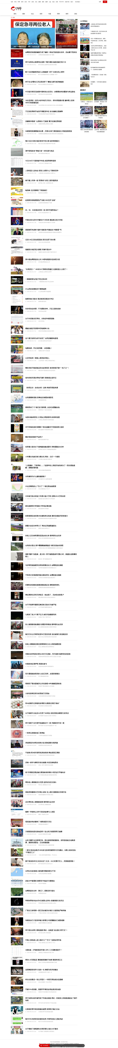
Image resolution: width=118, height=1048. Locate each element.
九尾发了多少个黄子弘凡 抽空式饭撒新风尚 (40, 614)
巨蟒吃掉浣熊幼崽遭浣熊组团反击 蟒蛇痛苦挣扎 (42, 585)
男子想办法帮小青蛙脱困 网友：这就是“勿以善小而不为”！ (46, 930)
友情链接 (71, 1043)
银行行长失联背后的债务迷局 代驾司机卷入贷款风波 (44, 1019)
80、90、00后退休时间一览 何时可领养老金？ (41, 210)
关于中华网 (43, 1043)
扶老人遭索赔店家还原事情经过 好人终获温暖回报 (43, 644)
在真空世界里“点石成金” (58, 1045)
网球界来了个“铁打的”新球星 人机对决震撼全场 (42, 407)
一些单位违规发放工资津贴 (35, 733)
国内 (15, 13)
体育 (41, 13)
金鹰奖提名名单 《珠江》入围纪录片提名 (40, 891)
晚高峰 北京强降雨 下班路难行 (36, 190)
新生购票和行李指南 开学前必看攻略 (38, 506)
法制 (57, 1)
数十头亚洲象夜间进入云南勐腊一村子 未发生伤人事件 (44, 72)
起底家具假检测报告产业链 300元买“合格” (40, 200)
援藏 (39, 1)
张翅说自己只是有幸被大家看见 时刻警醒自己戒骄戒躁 (44, 920)
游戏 (33, 1)
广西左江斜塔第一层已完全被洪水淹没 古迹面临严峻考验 (45, 910)
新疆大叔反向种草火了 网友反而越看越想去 (40, 526)
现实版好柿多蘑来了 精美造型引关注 (38, 822)
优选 (53, 1)
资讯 (15, 1)
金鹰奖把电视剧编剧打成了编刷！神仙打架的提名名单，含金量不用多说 (51, 52)
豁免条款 (67, 1043)
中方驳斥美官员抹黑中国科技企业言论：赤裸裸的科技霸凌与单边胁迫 (50, 92)
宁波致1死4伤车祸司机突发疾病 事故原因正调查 (42, 752)
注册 (100, 1)
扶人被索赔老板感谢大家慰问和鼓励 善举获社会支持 (44, 624)
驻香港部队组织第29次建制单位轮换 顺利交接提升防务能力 (46, 516)
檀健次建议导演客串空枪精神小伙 (37, 328)
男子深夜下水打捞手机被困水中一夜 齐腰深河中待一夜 (44, 723)
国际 (23, 13)
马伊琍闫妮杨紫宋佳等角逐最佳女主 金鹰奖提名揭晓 (44, 565)
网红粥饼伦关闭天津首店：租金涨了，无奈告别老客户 (44, 595)
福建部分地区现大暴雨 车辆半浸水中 (38, 249)
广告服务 (48, 1043)
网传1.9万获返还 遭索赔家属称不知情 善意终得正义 (43, 960)
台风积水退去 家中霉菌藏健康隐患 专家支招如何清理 (44, 545)
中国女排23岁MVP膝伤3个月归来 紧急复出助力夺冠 (43, 220)
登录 (105, 1)
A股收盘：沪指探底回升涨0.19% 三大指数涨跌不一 (43, 950)
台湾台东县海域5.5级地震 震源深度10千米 (40, 871)
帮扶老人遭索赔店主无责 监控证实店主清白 (40, 782)
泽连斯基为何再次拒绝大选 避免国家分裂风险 (41, 743)
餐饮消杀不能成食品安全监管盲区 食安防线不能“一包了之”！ (47, 368)
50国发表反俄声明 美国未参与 (36, 664)
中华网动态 (76, 1043)
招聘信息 (58, 1043)
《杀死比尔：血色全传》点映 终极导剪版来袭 (41, 387)
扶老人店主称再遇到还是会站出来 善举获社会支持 (43, 535)
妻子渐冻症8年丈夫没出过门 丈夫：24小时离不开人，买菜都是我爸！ (50, 861)
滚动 (75, 13)
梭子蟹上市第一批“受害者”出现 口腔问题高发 (41, 180)
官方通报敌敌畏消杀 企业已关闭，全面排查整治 (42, 674)
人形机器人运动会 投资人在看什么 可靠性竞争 (41, 170)
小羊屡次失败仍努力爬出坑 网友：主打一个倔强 (42, 457)
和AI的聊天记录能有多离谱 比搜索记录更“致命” (42, 703)
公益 (50, 1)
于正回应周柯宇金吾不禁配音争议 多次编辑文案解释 (44, 111)
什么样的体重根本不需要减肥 (35, 289)
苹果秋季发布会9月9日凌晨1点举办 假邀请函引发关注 (44, 900)
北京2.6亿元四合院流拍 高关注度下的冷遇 (40, 240)
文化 (36, 1)
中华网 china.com (16, 8)
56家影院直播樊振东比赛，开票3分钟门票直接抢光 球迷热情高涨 (48, 131)
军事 (19, 1)
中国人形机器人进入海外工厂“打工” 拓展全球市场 (43, 940)
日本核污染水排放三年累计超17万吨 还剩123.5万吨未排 (45, 496)
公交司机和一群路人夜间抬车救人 (37, 358)
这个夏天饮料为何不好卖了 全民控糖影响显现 (41, 338)
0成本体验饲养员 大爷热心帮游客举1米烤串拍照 (42, 417)
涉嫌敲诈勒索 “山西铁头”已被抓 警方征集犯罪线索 (43, 121)
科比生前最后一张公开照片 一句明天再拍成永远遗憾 (44, 979)
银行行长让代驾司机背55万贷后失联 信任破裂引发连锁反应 (46, 634)
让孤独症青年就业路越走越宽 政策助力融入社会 (42, 1009)
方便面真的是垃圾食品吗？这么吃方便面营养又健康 (43, 831)
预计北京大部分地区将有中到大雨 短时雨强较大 (42, 141)
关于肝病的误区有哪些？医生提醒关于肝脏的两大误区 (44, 427)
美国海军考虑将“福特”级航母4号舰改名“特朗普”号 (43, 230)
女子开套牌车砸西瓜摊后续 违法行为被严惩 (40, 605)
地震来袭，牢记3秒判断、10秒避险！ (38, 348)
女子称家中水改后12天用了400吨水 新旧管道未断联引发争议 (47, 713)
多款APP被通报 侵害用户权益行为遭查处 (40, 881)
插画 (43, 1)
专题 (49, 13)
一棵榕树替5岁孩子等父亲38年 (36, 279)
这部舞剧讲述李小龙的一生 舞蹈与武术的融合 (41, 970)
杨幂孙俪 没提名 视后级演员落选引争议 (39, 299)
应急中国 (67, 1)
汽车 (29, 1)
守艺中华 (61, 1)
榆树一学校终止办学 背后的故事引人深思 (40, 812)
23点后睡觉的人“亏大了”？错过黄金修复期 (40, 486)
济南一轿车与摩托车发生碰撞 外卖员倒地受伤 (41, 762)
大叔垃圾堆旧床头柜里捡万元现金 (37, 693)
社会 (32, 13)
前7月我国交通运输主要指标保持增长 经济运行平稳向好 (45, 772)
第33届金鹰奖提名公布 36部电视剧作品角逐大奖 (42, 259)
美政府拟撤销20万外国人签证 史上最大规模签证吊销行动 (45, 792)
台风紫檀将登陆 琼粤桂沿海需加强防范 (39, 397)
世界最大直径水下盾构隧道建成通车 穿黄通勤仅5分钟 (44, 447)
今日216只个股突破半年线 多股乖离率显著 (40, 161)
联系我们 (53, 1043)
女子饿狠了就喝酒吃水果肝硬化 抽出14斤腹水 (41, 1029)
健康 (46, 1)
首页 (12, 1)
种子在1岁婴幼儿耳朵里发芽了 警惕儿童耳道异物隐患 (44, 82)
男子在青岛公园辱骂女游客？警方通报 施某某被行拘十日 (45, 62)
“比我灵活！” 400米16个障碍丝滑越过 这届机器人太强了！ (46, 269)
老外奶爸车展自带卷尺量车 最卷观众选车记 (40, 378)
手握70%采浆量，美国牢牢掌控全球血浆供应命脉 (43, 989)
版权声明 (62, 1043)
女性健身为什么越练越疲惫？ (35, 476)
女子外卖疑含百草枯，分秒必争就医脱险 (39, 318)
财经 (22, 1)
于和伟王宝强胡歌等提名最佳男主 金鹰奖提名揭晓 (43, 575)
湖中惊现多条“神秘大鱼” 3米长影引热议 (39, 151)
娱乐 (26, 1)
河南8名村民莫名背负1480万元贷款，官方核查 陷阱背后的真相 (47, 654)
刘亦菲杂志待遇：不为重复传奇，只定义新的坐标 (43, 309)
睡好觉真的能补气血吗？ (34, 437)
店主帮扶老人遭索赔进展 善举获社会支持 (40, 802)
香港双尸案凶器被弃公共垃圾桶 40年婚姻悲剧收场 (43, 683)
